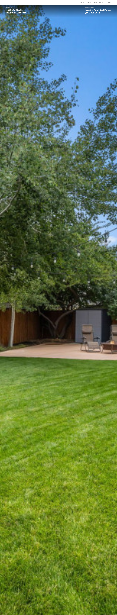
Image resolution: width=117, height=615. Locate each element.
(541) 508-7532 (92, 12)
